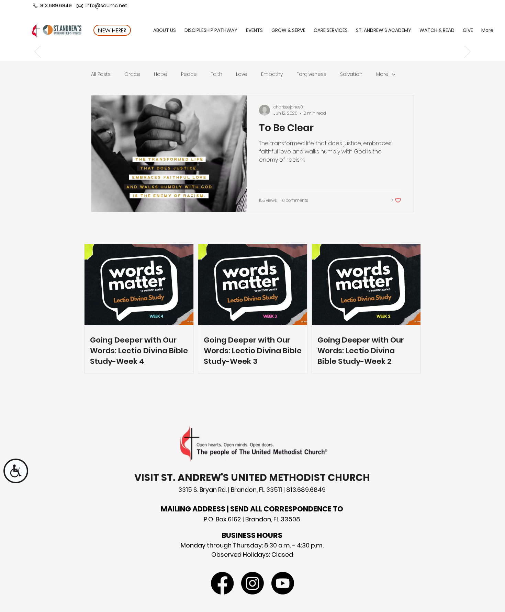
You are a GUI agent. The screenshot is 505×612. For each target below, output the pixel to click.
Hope (160, 74)
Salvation (351, 74)
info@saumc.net (106, 5)
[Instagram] (252, 583)
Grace (132, 74)
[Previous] (37, 52)
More (382, 74)
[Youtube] (282, 583)
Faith (216, 74)
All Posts (101, 74)
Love (241, 74)
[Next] (467, 52)
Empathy (272, 74)
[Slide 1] (252, 44)
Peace (189, 74)
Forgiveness (311, 74)
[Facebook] (222, 583)
